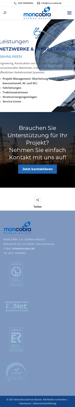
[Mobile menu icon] (69, 13)
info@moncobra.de (23, 248)
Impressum (25, 403)
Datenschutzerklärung (44, 403)
